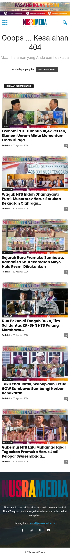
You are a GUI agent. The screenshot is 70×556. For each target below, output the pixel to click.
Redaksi (6, 145)
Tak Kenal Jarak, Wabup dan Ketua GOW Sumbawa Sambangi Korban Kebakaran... (34, 389)
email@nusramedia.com (43, 523)
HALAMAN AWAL (46, 69)
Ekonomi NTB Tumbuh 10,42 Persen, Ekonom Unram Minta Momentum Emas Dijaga (34, 136)
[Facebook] (22, 530)
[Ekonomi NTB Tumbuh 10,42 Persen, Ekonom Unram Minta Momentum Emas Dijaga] (35, 110)
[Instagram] (31, 530)
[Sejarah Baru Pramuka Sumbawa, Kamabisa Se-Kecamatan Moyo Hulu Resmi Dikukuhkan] (35, 236)
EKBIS (5, 126)
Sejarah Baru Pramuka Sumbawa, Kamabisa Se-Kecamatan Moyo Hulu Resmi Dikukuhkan (33, 262)
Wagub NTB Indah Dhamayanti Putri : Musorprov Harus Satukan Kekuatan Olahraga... (31, 199)
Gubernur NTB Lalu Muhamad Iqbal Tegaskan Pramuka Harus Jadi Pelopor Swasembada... (34, 452)
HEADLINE (7, 189)
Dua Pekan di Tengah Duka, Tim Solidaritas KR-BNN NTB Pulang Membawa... (31, 325)
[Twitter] (39, 530)
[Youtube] (48, 530)
